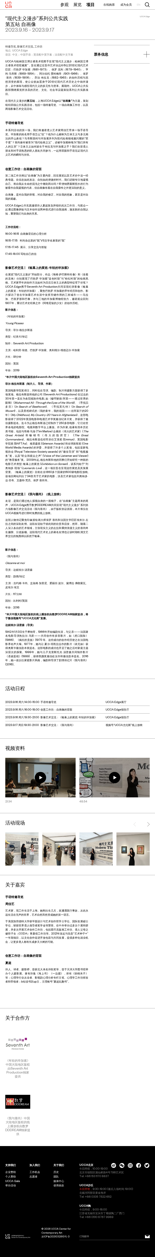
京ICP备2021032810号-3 (55, 1236)
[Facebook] (138, 1165)
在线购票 (109, 4)
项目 (90, 4)
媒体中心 (58, 1181)
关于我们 (58, 1165)
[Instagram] (130, 1165)
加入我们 (34, 1165)
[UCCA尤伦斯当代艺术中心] (8, 4)
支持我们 (10, 1165)
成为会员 (126, 4)
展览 (77, 4)
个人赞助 (10, 1176)
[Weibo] (113, 1165)
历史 (56, 1172)
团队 (56, 1176)
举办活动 (10, 1185)
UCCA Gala (12, 1181)
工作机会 (34, 1172)
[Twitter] (147, 1165)
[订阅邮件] (147, 1236)
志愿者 (33, 1176)
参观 (64, 4)
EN (138, 5)
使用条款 (58, 1185)
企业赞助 (10, 1172)
